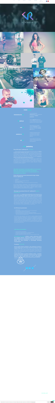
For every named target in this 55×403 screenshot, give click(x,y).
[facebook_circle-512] (46, 1)
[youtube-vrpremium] (48, 1)
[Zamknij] (54, 401)
